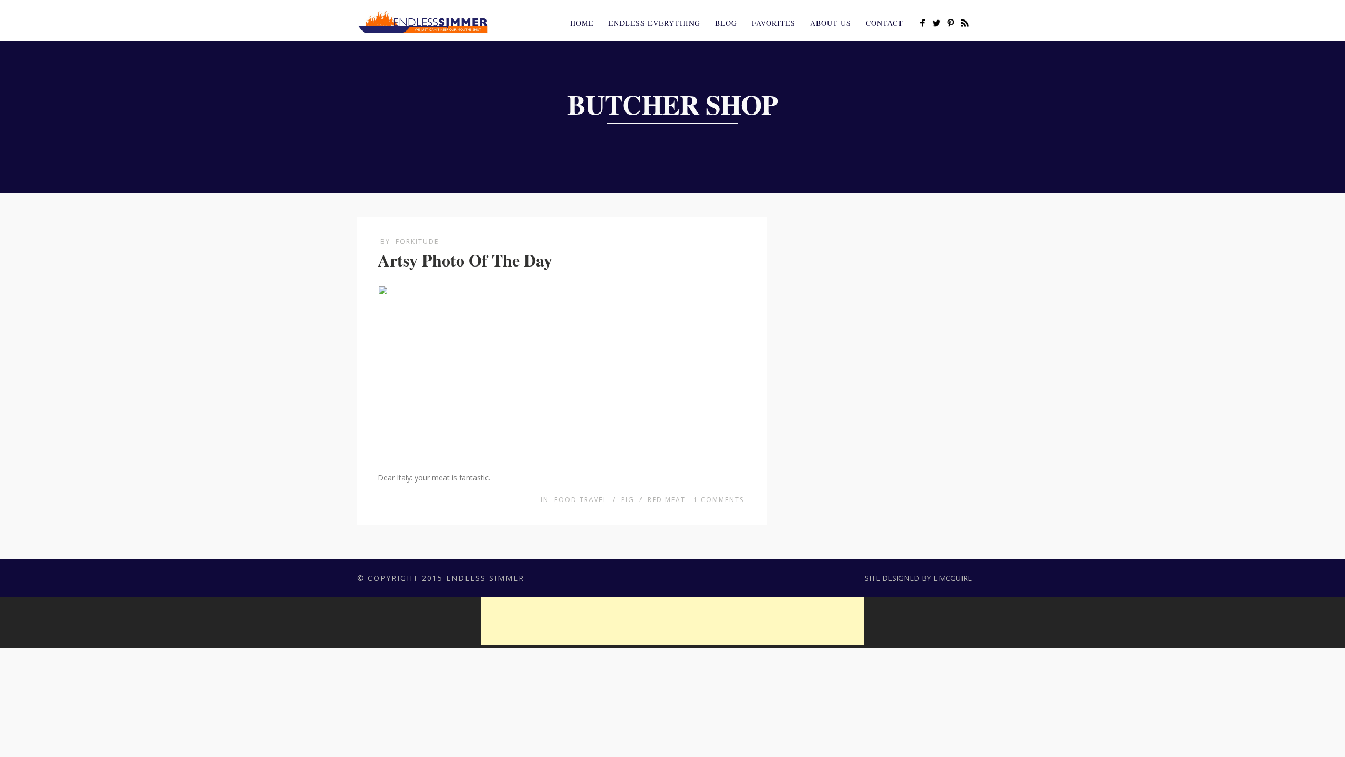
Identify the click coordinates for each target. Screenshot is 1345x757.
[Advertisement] (672, 621)
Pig (627, 499)
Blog (726, 23)
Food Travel (580, 499)
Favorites (773, 23)
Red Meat (667, 499)
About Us (830, 23)
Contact (884, 23)
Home (582, 23)
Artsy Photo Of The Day (465, 260)
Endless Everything (654, 23)
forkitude (417, 241)
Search (981, 21)
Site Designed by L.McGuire (918, 578)
